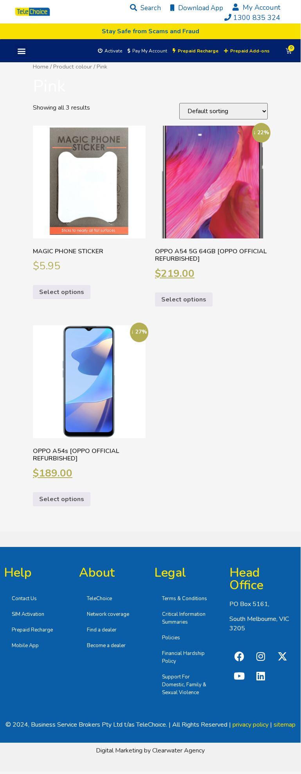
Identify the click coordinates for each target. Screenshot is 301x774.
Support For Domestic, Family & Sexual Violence (184, 684)
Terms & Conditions (184, 598)
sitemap (285, 724)
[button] (21, 50)
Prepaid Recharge (32, 629)
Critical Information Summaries (183, 618)
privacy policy (251, 724)
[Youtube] (239, 676)
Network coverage (108, 614)
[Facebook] (239, 656)
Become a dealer (106, 645)
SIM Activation (28, 614)
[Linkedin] (260, 676)
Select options (61, 292)
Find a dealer (102, 629)
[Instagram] (260, 656)
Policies (171, 637)
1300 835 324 (256, 17)
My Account (260, 7)
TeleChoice (99, 598)
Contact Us (24, 598)
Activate (113, 51)
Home (41, 66)
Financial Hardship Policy (183, 657)
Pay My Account (149, 51)
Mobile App (25, 645)
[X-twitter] (282, 656)
